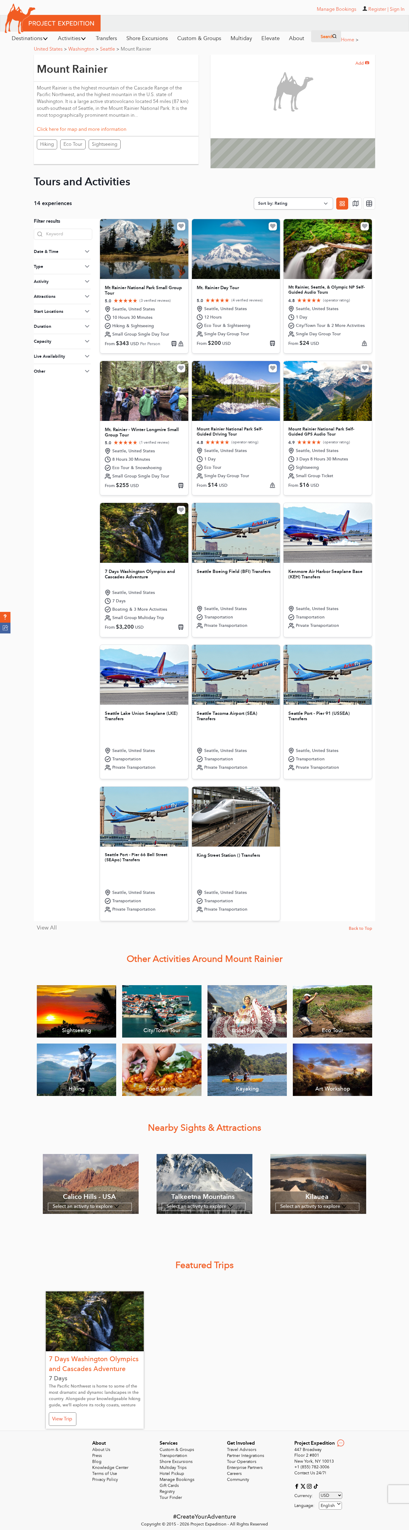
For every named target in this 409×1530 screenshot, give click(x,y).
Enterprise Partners (245, 1467)
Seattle (109, 49)
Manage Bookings (177, 1479)
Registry (167, 1491)
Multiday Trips (173, 1467)
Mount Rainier (136, 49)
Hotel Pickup (172, 1473)
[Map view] (356, 204)
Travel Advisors (241, 1449)
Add (362, 63)
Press (97, 1455)
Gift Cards (169, 1485)
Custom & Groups (177, 1449)
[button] (5, 617)
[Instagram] (310, 1486)
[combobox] (330, 1506)
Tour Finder (171, 1497)
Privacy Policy (105, 1479)
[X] (304, 1486)
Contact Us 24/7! (310, 1473)
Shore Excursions (176, 1461)
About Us (101, 1449)
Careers (234, 1473)
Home (349, 40)
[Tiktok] (315, 1486)
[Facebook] (297, 1486)
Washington (83, 49)
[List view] (369, 204)
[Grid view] (342, 204)
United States (50, 49)
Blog (97, 1461)
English (328, 1505)
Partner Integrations (245, 1455)
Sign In (397, 9)
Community (238, 1479)
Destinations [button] (27, 38)
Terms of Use (104, 1473)
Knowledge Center (110, 1467)
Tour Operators (241, 1461)
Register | (378, 9)
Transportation (173, 1455)
